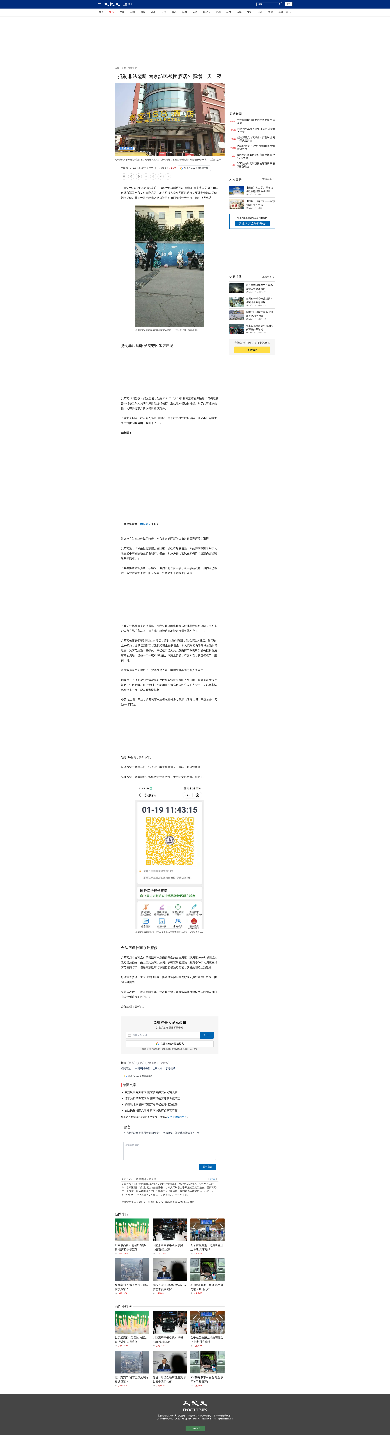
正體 (125, 4)
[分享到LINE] (131, 177)
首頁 (101, 12)
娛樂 (239, 12)
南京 (131, 1063)
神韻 (270, 12)
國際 (142, 12)
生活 (260, 12)
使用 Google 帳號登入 (172, 1044)
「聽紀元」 (144, 524)
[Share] (116, 1253)
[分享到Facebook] (124, 177)
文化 (249, 12)
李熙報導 (170, 1068)
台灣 (163, 12)
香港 (174, 12)
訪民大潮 (157, 1068)
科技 (228, 12)
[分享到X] (139, 177)
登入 (289, 4)
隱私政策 (193, 1049)
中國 (122, 12)
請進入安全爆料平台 (252, 223)
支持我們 (252, 350)
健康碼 (164, 1063)
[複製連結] (146, 176)
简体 (130, 4)
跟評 (212, 1179)
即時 (111, 12)
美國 (132, 12)
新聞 (124, 68)
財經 (218, 12)
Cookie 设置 (195, 1428)
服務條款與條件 (181, 1049)
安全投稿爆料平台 (177, 1117)
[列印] (153, 177)
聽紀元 (206, 12)
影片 (195, 12)
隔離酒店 (151, 1063)
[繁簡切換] (168, 177)
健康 (184, 12)
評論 (153, 12)
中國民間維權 (142, 1068)
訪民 (140, 1063)
